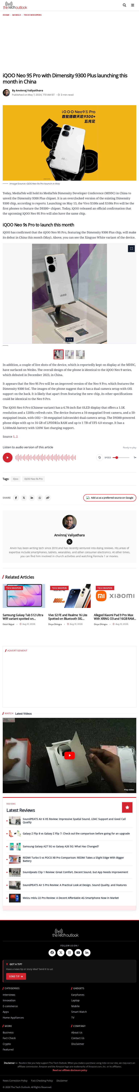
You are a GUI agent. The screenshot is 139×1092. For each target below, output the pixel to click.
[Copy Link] (48, 498)
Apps (6, 1011)
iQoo (15, 478)
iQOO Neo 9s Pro (33, 478)
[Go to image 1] (58, 354)
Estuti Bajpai (8, 624)
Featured (8, 1049)
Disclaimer (77, 1044)
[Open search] (124, 5)
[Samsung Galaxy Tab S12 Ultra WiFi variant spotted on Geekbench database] (24, 596)
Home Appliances (13, 1017)
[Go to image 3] (80, 354)
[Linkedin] (86, 952)
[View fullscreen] (131, 248)
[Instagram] (69, 952)
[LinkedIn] (32, 498)
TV (72, 1017)
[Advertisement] (69, 44)
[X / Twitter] (69, 542)
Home (6, 15)
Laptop (75, 1000)
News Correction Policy (15, 1080)
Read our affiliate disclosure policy (70, 1070)
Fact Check (9, 1038)
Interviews (9, 994)
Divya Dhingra (55, 624)
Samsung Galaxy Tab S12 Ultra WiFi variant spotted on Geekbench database (23, 617)
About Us (76, 1032)
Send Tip (14, 976)
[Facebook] (16, 498)
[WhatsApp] (40, 498)
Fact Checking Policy (42, 1080)
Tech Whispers (33, 15)
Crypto (7, 1044)
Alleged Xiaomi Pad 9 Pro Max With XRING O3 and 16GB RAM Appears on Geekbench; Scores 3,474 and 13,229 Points (114, 617)
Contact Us (77, 1038)
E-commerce (10, 1006)
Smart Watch (79, 1011)
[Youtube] (78, 952)
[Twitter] (60, 952)
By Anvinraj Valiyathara (27, 90)
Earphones (77, 994)
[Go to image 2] (69, 354)
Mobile (16, 15)
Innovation (9, 1000)
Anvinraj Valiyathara (69, 535)
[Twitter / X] (24, 498)
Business (8, 1032)
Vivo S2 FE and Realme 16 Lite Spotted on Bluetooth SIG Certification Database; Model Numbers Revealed (68, 617)
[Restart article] (99, 457)
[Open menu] (132, 5)
